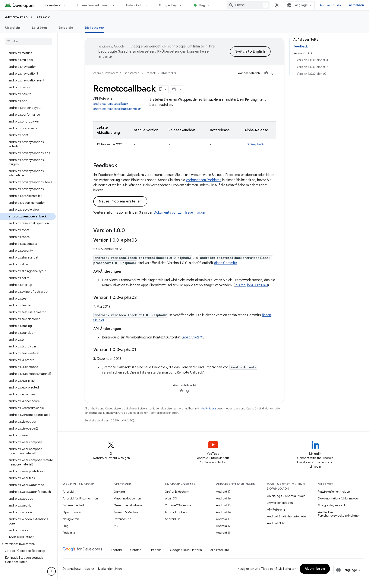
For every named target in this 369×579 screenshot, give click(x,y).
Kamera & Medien (126, 512)
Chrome (135, 550)
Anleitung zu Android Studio (286, 496)
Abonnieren (315, 569)
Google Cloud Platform (186, 550)
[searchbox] (28, 41)
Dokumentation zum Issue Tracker (179, 212)
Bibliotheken (94, 28)
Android (68, 491)
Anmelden (356, 5)
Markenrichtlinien (110, 568)
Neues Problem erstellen (120, 201)
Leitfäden (39, 28)
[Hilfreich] (266, 73)
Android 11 (223, 533)
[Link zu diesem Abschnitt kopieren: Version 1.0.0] (129, 230)
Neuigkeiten (71, 519)
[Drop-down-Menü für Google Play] (182, 5)
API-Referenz (276, 509)
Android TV (172, 519)
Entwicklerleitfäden (280, 503)
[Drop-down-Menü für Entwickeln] (148, 5)
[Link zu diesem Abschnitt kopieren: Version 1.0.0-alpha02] (141, 297)
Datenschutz (122, 519)
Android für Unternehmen (80, 498)
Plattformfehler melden (334, 491)
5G (116, 526)
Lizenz (89, 568)
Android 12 (223, 526)
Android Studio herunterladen (287, 516)
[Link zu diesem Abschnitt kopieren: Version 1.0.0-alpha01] (140, 350)
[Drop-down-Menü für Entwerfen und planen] (115, 5)
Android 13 (223, 519)
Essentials (52, 5)
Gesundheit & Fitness (128, 505)
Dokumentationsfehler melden (339, 498)
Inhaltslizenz (208, 408)
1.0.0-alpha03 (254, 144)
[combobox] (248, 5)
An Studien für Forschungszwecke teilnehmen (339, 513)
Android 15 (223, 505)
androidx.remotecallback (110, 104)
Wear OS (171, 498)
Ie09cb (240, 285)
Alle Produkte (219, 550)
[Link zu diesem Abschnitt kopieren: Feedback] (121, 165)
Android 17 (223, 491)
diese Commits (225, 263)
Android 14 (223, 512)
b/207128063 (257, 285)
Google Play (168, 5)
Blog (201, 5)
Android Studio (331, 5)
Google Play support (331, 505)
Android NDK (276, 523)
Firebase (155, 550)
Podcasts (69, 533)
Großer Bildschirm (177, 491)
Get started (16, 17)
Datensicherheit (73, 505)
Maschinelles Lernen (127, 498)
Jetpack (42, 17)
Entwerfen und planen (93, 5)
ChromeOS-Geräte (178, 505)
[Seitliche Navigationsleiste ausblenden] (51, 571)
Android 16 (223, 498)
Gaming (119, 491)
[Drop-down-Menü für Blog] (211, 5)
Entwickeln (134, 5)
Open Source (72, 512)
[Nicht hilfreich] (272, 73)
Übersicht (12, 28)
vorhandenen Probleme (203, 180)
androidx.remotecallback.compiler (117, 109)
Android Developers (105, 73)
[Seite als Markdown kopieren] (174, 89)
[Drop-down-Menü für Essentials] (66, 5)
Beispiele (66, 28)
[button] (28, 544)
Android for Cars (176, 512)
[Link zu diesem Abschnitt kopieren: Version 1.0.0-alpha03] (141, 240)
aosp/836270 (193, 337)
